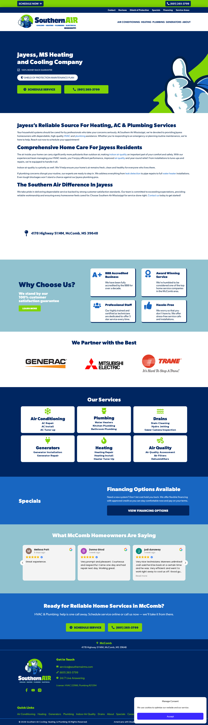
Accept (170, 716)
